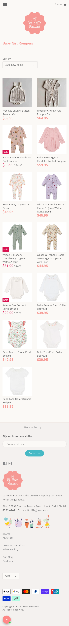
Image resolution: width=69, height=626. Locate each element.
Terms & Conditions (14, 545)
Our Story (8, 557)
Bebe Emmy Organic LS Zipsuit (16, 206)
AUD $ (7, 576)
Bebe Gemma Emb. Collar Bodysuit (51, 307)
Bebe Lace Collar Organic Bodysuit (17, 400)
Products (8, 561)
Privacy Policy (10, 549)
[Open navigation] (5, 4)
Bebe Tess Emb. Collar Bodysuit (49, 353)
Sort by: (7, 58)
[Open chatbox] (7, 620)
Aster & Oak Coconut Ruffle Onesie (14, 307)
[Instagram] (10, 463)
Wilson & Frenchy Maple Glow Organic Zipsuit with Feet (50, 258)
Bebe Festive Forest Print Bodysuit (17, 353)
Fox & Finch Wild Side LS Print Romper (17, 159)
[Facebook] (5, 463)
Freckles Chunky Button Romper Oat (16, 112)
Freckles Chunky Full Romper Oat (49, 112)
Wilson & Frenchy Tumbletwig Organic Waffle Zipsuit (14, 258)
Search (7, 534)
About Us (8, 538)
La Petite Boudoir (30, 606)
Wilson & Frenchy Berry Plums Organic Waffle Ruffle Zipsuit (50, 208)
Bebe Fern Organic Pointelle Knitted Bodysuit (51, 159)
